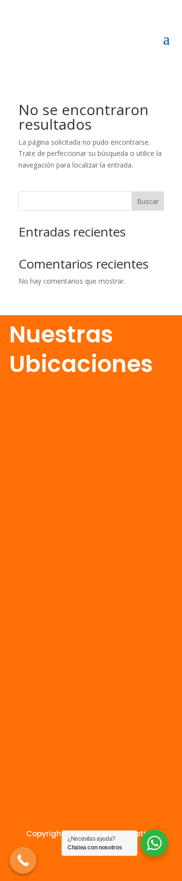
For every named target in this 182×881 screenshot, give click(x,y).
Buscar (148, 201)
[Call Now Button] (23, 860)
